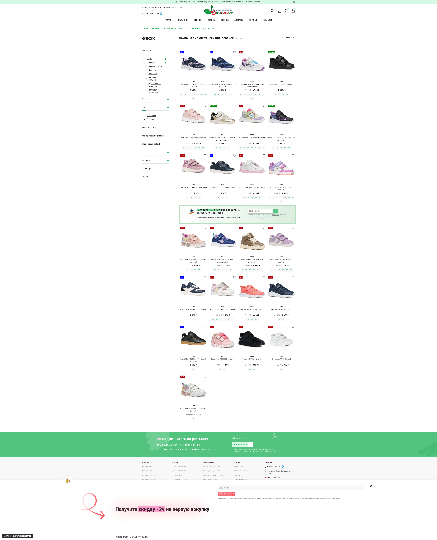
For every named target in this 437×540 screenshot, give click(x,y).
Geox (181, 29)
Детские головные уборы (213, 475)
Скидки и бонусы (240, 479)
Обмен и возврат (240, 475)
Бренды (225, 20)
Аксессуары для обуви (211, 471)
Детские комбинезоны (150, 475)
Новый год (153, 74)
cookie (22, 536)
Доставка (238, 20)
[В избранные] (205, 52)
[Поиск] (272, 11)
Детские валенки (179, 471)
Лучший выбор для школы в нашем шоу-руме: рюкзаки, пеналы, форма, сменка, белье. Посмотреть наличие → (218, 2)
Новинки (152, 70)
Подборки (155, 29)
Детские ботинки (179, 467)
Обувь (149, 59)
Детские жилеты (148, 471)
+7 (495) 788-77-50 (150, 14)
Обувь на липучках (169, 29)
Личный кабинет (240, 467)
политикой (275, 215)
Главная (145, 29)
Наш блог (267, 20)
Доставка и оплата (241, 471)
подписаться (225, 494)
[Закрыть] (294, 1)
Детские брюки (148, 467)
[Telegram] (161, 13)
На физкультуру (156, 66)
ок (28, 536)
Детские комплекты (149, 479)
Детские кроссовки (179, 479)
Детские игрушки (210, 479)
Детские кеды (177, 475)
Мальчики (183, 20)
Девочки (198, 20)
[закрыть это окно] (370, 486)
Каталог (168, 20)
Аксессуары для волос (211, 467)
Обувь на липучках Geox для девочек (200, 29)
